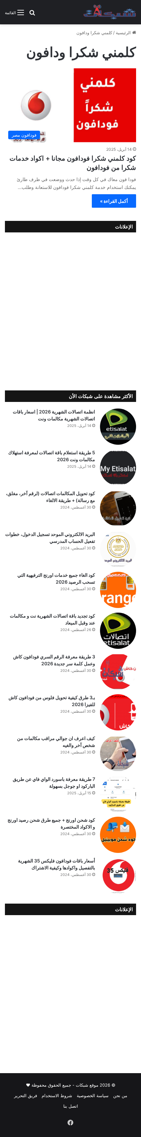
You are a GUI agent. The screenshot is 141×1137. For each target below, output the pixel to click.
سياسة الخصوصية (93, 1095)
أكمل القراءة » (114, 201)
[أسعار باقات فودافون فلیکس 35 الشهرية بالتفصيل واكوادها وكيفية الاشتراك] (118, 876)
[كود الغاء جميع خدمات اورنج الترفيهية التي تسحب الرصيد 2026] (118, 590)
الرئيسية (124, 32)
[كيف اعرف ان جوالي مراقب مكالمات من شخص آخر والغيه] (118, 753)
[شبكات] (110, 12)
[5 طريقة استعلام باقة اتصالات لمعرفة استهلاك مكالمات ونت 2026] (118, 467)
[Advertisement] (70, 310)
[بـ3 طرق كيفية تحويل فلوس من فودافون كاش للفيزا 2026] (118, 712)
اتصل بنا (70, 1106)
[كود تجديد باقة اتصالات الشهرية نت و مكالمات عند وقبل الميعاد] (118, 631)
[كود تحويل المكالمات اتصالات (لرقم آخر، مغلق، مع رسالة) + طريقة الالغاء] (118, 508)
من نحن (120, 1095)
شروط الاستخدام (57, 1095)
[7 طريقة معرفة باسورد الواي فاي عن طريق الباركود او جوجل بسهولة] (118, 794)
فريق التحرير (25, 1095)
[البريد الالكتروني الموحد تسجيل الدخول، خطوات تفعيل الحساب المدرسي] (118, 549)
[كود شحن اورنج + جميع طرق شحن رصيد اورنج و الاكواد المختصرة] (118, 835)
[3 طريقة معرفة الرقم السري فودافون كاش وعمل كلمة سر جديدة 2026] (118, 671)
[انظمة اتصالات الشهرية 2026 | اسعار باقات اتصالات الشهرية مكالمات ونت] (118, 427)
